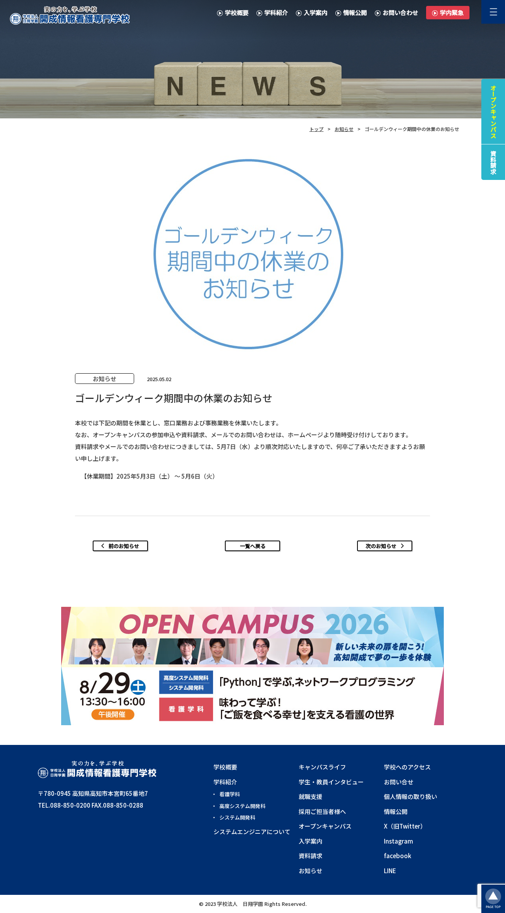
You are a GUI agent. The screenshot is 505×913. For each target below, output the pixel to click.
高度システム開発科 (242, 806)
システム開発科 (237, 817)
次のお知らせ (381, 546)
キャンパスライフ (322, 767)
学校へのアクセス (407, 767)
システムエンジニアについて (251, 831)
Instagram (398, 841)
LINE (390, 870)
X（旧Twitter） (405, 826)
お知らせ (310, 870)
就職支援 (310, 796)
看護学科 (229, 794)
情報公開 (355, 12)
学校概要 (237, 12)
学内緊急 (452, 12)
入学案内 (315, 12)
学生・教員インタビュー (331, 782)
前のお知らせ (123, 546)
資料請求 (310, 855)
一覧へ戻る (253, 546)
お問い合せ (398, 782)
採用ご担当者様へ (322, 811)
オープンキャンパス (325, 826)
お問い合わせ (400, 12)
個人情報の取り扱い (410, 796)
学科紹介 (276, 12)
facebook (397, 855)
